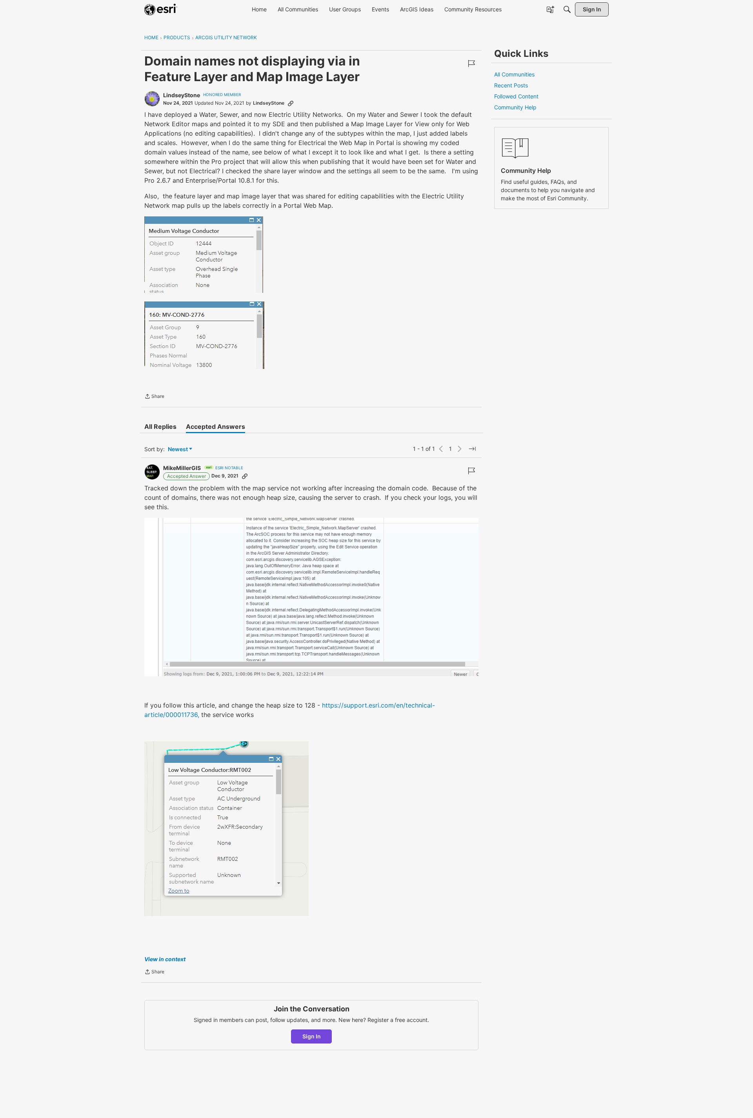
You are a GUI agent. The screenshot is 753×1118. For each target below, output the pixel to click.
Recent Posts (511, 85)
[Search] (567, 9)
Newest (178, 449)
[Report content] (471, 63)
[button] (203, 254)
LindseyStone (181, 95)
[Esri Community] (160, 9)
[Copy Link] (290, 103)
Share (154, 397)
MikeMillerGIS (182, 468)
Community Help (515, 107)
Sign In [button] (311, 1036)
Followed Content (516, 96)
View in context (165, 959)
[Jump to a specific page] (472, 449)
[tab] (160, 426)
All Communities (514, 74)
